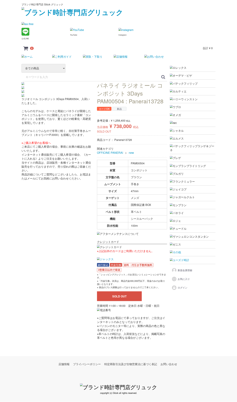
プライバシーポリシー (87, 364)
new (131, 153)
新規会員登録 (185, 270)
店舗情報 (64, 364)
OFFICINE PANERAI (110, 153)
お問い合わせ (168, 364)
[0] (26, 48)
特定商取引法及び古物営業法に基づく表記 (130, 364)
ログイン (182, 287)
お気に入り (184, 279)
